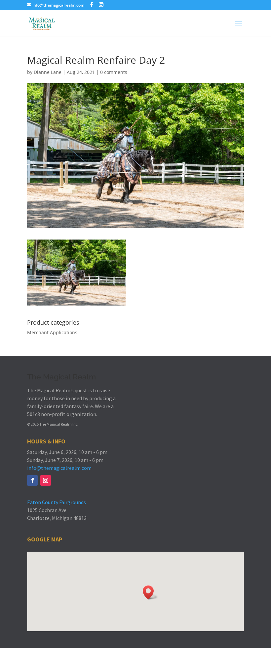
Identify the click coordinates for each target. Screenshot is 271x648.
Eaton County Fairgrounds (56, 502)
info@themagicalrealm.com (59, 468)
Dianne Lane (47, 72)
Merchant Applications (52, 332)
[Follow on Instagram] (45, 480)
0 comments (113, 72)
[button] (150, 592)
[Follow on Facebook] (32, 480)
